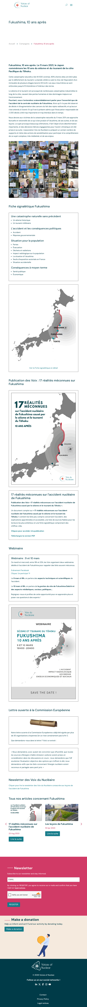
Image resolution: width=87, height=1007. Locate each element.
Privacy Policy (43, 999)
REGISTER (13, 904)
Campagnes (24, 44)
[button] (81, 824)
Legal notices (43, 1003)
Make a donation (14, 929)
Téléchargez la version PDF (23, 536)
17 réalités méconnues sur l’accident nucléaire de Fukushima (23, 826)
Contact (43, 995)
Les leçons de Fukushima (59, 823)
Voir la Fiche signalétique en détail (43, 368)
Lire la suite (16, 839)
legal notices (20, 888)
